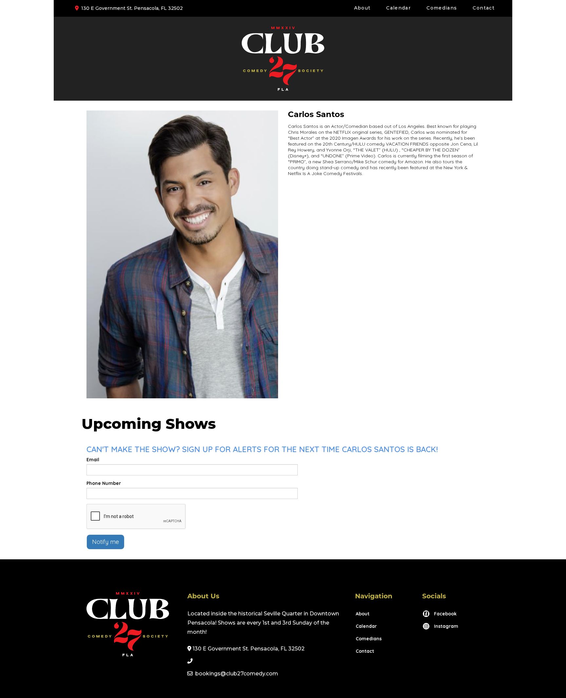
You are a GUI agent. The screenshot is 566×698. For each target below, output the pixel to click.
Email (92, 460)
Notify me (105, 542)
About (362, 8)
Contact (484, 8)
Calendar (398, 8)
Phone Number (103, 483)
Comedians (441, 8)
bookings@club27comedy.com (236, 673)
